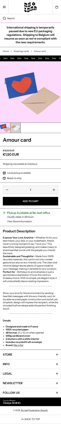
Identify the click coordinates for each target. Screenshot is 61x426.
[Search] (3, 18)
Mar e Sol (18, 345)
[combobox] (30, 18)
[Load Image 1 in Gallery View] (5, 128)
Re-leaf (24, 410)
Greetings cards (21, 51)
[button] (56, 7)
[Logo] (30, 7)
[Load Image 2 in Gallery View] (15, 128)
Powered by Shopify (38, 410)
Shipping (7, 163)
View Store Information (19, 221)
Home (6, 51)
